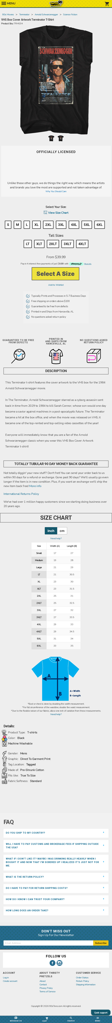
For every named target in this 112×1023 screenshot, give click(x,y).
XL (36, 225)
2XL (48, 225)
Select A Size (55, 273)
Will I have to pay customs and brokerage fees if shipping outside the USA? (52, 846)
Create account (10, 981)
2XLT (53, 244)
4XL (74, 225)
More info (35, 486)
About (43, 981)
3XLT (67, 244)
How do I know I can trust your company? (35, 899)
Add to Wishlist (56, 285)
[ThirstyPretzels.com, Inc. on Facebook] (52, 963)
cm (62, 531)
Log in (6, 977)
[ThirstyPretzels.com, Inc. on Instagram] (59, 963)
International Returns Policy (21, 494)
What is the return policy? (25, 877)
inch (51, 531)
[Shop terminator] (56, 179)
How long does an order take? (27, 910)
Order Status (82, 977)
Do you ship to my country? (25, 832)
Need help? (56, 538)
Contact (43, 984)
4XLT (82, 244)
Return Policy (82, 981)
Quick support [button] (100, 1012)
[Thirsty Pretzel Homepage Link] (56, 5)
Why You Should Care (56, 191)
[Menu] (3, 4)
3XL (61, 225)
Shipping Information (85, 984)
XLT (39, 244)
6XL (100, 225)
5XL (87, 225)
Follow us (56, 956)
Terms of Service (48, 991)
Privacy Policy (46, 988)
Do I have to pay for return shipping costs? (37, 888)
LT (28, 244)
